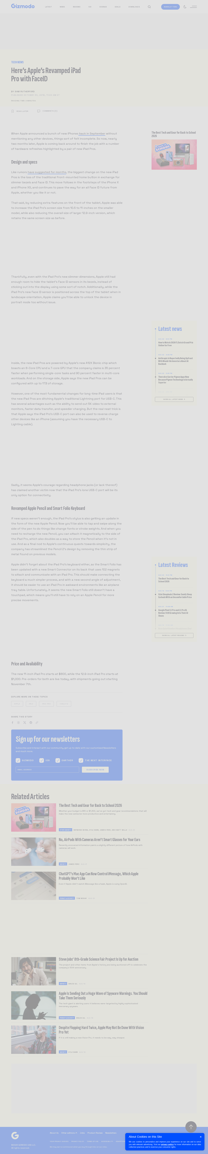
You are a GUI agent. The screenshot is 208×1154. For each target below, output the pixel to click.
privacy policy (167, 1144)
